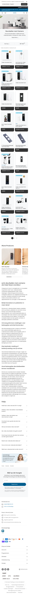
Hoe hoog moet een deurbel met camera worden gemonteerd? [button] (13, 436)
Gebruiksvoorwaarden (9, 488)
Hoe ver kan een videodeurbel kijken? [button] (12, 445)
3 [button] (16, 238)
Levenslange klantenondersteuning (12, 522)
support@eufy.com (8, 504)
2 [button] (14, 238)
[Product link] (7, 55)
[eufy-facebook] (5, 569)
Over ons (7, 584)
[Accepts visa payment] (9, 541)
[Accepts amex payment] (6, 539)
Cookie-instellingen (8, 588)
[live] (5, 13)
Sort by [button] (6, 43)
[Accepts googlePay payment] (16, 539)
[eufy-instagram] (3, 569)
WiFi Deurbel (5, 266)
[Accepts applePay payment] (9, 539)
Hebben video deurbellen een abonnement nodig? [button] (10, 416)
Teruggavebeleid (10, 586)
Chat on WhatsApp (8, 506)
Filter (22, 43)
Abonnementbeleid (11, 592)
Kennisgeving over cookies (14, 590)
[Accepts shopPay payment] (3, 541)
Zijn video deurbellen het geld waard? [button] (12, 431)
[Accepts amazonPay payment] (3, 539)
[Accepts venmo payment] (6, 541)
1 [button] (12, 238)
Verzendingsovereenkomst (17, 584)
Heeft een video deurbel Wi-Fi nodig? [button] (12, 405)
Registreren (14, 484)
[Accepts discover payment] (12, 539)
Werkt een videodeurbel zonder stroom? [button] (12, 449)
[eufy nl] (14, 13)
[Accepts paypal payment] (22, 539)
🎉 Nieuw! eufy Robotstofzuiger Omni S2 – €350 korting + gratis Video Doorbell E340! (14, 10)
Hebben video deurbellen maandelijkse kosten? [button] (12, 410)
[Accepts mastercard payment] (19, 539)
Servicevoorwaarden (20, 588)
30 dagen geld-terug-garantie (11, 517)
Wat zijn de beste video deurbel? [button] (10, 426)
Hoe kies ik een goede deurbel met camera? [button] (11, 422)
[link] (14, 458)
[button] (26, 1)
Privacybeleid (18, 488)
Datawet (20, 592)
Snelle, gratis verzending (10, 515)
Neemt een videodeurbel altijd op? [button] (11, 440)
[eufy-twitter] (8, 569)
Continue (24, 4)
